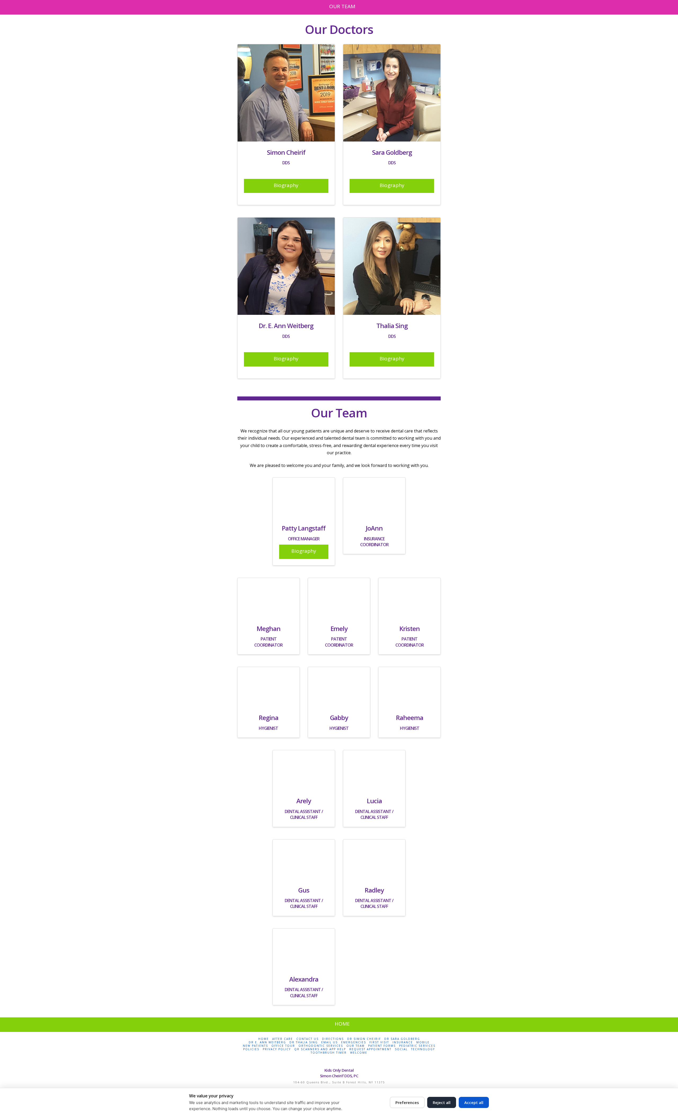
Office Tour (283, 1046)
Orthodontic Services (320, 1046)
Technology (423, 1049)
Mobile (423, 1042)
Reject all (441, 1102)
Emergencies (353, 1042)
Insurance (402, 1042)
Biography (286, 185)
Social (401, 1049)
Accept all (473, 1102)
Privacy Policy (277, 1049)
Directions (333, 1039)
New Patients (255, 1046)
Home (263, 1039)
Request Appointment (370, 1049)
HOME (342, 1023)
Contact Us (307, 1039)
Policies (251, 1049)
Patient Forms (382, 1046)
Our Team (355, 1046)
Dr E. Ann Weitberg (267, 1042)
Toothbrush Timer (329, 1052)
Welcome (358, 1052)
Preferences (407, 1102)
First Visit (379, 1042)
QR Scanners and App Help (320, 1049)
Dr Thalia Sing (303, 1042)
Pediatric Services (417, 1046)
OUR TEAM (342, 6)
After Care (282, 1039)
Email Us (329, 1042)
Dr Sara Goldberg (402, 1039)
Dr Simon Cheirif (364, 1039)
